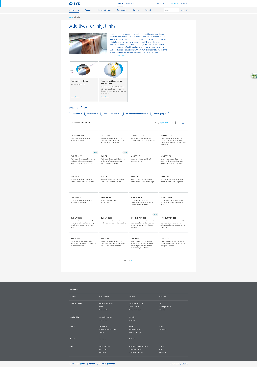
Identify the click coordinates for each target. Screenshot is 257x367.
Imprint (161, 349)
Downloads (162, 329)
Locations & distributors (136, 304)
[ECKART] (91, 364)
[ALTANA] (184, 364)
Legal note (102, 352)
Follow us (162, 310)
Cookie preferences (105, 346)
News (101, 307)
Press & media (103, 310)
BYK (70, 17)
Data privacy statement (136, 349)
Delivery (161, 346)
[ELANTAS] (101, 364)
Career (161, 304)
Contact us (102, 339)
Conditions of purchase (136, 352)
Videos (161, 326)
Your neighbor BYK (165, 307)
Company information (106, 304)
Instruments (130, 3)
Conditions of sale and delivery (138, 346)
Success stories (103, 320)
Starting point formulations (107, 329)
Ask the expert (103, 326)
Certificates (132, 320)
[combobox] (95, 147)
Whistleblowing (163, 352)
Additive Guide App (135, 333)
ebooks (131, 326)
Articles (101, 333)
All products (162, 296)
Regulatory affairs (134, 329)
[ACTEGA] (111, 364)
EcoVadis (131, 317)
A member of (174, 3)
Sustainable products (105, 317)
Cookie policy (103, 349)
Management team (135, 310)
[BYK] (82, 364)
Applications (74, 289)
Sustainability (74, 317)
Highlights (132, 296)
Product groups (104, 296)
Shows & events (134, 307)
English (159, 3)
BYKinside (132, 339)
